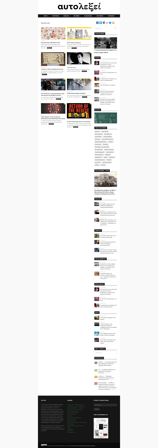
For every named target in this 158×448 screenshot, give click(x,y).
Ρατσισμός (97, 139)
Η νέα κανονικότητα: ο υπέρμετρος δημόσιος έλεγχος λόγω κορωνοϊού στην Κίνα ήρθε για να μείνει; (52, 94)
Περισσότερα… (49, 47)
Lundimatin (70, 429)
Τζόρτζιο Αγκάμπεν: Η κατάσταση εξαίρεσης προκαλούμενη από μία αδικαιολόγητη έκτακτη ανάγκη (53, 117)
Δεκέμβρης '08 (98, 157)
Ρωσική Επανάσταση (100, 159)
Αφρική (105, 157)
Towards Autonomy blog (73, 411)
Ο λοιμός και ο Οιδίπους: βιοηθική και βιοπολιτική (52, 69)
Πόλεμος (111, 141)
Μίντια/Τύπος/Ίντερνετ (107, 139)
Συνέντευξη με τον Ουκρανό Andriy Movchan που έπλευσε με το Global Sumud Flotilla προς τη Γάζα (108, 251)
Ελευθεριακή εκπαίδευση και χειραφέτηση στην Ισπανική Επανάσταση (106, 371)
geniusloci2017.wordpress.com (74, 417)
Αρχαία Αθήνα (98, 136)
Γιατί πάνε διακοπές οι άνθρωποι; (107, 85)
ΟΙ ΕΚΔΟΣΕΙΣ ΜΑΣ (88, 16)
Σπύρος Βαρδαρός (108, 136)
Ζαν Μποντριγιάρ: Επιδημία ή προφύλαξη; (76, 93)
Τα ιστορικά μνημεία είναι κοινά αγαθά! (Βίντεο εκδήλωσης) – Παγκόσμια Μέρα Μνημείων (107, 205)
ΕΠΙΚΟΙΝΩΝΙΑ (111, 16)
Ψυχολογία (111, 157)
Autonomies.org (71, 432)
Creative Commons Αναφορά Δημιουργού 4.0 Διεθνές (83, 445)
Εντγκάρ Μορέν (98, 149)
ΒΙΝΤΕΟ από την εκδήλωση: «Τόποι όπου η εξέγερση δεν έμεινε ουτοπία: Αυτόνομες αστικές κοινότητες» (108, 213)
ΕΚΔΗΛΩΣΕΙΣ (66, 16)
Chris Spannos (107, 134)
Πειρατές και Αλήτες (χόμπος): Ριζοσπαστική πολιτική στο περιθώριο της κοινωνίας (107, 93)
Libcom (69, 427)
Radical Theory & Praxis (73, 412)
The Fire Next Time (71, 414)
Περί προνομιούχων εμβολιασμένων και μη (50, 42)
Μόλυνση (97, 131)
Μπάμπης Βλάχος (99, 154)
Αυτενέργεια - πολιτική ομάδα (102, 147)
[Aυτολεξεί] (79, 7)
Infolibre (69, 416)
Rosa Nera (105, 144)
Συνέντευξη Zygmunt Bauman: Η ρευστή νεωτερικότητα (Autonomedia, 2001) (108, 243)
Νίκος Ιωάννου (109, 152)
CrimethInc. (70, 430)
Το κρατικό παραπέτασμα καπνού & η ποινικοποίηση (78, 121)
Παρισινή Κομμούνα (99, 152)
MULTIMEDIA (76, 16)
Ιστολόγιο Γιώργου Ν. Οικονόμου (74, 409)
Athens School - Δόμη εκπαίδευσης (75, 404)
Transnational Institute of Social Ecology (77, 422)
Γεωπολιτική (98, 144)
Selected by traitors (71, 419)
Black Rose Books (71, 420)
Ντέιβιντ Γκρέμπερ (108, 149)
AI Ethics (103, 165)
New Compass (70, 424)
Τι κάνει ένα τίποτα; (71, 67)
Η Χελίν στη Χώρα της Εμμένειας (74, 42)
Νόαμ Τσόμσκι (105, 131)
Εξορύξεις (109, 159)
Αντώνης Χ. (97, 162)
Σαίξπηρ (97, 165)
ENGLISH (45, 16)
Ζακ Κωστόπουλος (107, 162)
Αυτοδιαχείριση (98, 134)
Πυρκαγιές (107, 154)
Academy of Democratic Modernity (75, 425)
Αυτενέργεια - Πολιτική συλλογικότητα (76, 406)
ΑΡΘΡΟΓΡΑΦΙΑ (55, 16)
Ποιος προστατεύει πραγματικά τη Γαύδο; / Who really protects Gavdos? (108, 341)
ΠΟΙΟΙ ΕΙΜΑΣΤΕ (100, 16)
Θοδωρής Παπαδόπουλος (100, 141)
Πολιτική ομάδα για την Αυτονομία (75, 407)
